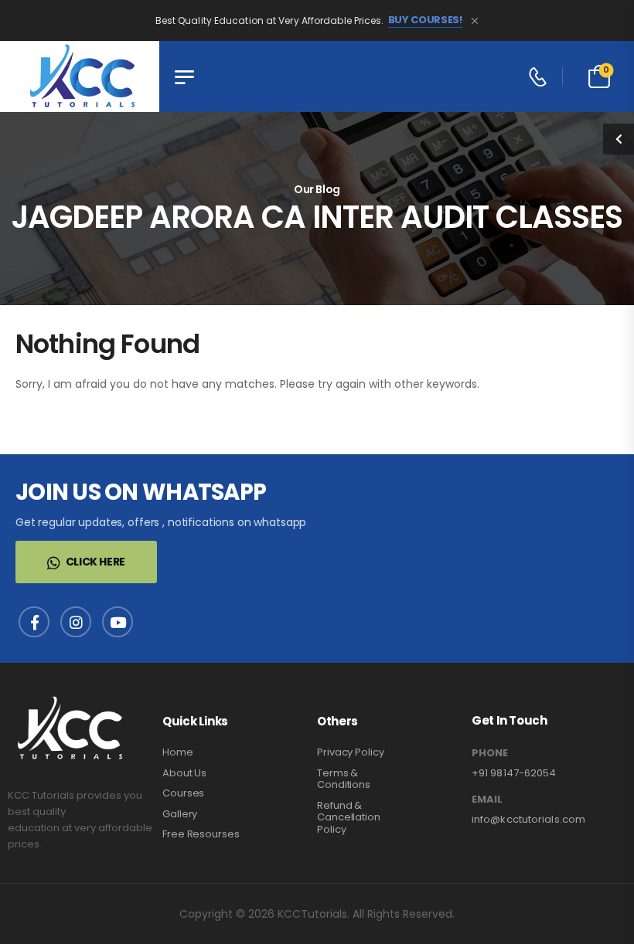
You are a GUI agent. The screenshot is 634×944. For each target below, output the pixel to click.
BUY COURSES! (425, 20)
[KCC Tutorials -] (79, 76)
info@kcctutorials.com (528, 819)
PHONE (490, 753)
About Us (184, 773)
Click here (96, 561)
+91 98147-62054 (514, 773)
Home (177, 752)
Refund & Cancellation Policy (348, 817)
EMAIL (487, 799)
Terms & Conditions (343, 779)
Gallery (179, 813)
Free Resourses (201, 834)
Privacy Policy (350, 752)
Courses (183, 793)
